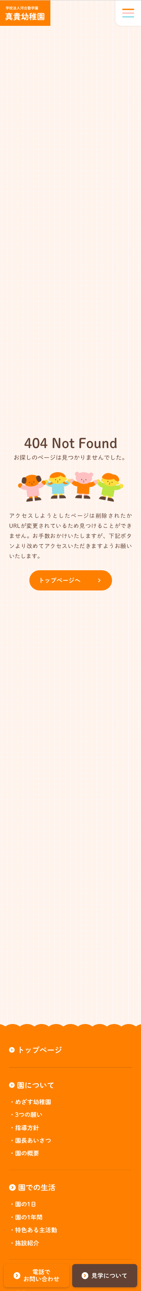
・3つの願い (25, 1115)
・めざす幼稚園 (30, 1102)
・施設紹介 (24, 1243)
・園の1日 (22, 1204)
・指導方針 (24, 1128)
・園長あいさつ (30, 1140)
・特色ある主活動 (33, 1230)
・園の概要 (24, 1153)
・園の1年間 (25, 1217)
